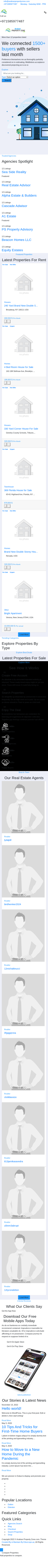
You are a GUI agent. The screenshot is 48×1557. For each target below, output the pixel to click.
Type (4, 77)
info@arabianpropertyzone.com (16, 1)
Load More (24, 634)
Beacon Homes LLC (16, 240)
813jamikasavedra (13, 1161)
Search (7, 80)
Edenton (11, 1507)
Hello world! (11, 1408)
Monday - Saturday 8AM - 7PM (33, 4)
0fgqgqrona (10, 1033)
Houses (7, 302)
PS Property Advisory (17, 229)
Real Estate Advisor (16, 185)
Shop (10, 1535)
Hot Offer (13, 264)
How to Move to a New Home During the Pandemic (20, 1454)
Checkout (12, 1529)
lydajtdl (7, 840)
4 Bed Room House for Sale (18, 367)
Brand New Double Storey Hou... (21, 551)
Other (6, 610)
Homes (7, 364)
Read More (6, 1420)
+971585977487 (10, 4)
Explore (5, 70)
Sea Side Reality (14, 172)
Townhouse (9, 487)
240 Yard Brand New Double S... (21, 305)
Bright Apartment (13, 613)
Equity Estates (12, 250)
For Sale (5, 264)
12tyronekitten (11, 1290)
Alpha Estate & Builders (19, 195)
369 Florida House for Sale (18, 490)
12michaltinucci (12, 968)
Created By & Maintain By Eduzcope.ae (18, 1542)
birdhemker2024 (12, 904)
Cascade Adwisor (14, 206)
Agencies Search (15, 1524)
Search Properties (15, 1532)
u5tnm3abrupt (11, 1225)
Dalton (10, 1504)
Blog (10, 1526)
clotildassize (10, 1097)
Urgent (12, 326)
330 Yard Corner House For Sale (21, 428)
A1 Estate (9, 216)
